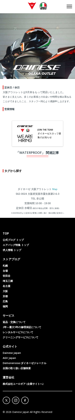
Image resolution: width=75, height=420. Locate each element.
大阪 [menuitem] (5, 291)
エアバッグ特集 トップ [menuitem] (16, 245)
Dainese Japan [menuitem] (12, 353)
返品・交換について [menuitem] (14, 322)
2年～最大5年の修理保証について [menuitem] (22, 327)
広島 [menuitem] (5, 301)
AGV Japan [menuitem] (9, 358)
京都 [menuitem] (5, 296)
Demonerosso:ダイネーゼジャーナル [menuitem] (24, 363)
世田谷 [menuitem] (6, 275)
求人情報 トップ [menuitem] (12, 250)
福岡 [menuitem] (5, 306)
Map (54, 189)
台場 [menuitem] (5, 270)
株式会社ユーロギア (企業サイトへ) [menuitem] (23, 383)
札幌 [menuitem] (5, 265)
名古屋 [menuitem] (6, 286)
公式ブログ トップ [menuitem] (13, 239)
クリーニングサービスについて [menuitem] (20, 337)
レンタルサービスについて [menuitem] (18, 332)
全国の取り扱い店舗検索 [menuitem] (17, 368)
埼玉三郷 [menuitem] (8, 281)
